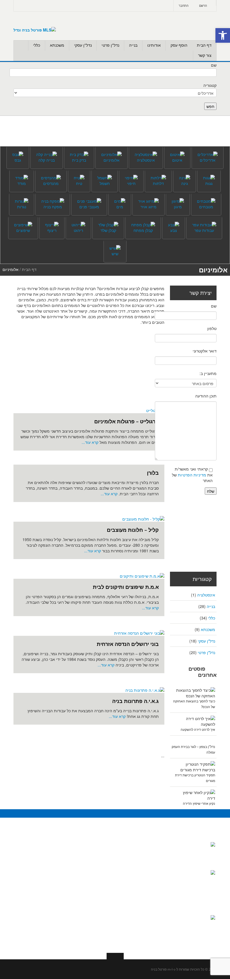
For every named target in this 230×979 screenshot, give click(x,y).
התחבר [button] (183, 5)
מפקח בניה (101, 869)
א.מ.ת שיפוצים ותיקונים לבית (126, 587)
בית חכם (155, 847)
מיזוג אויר (155, 937)
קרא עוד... (91, 442)
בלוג (55, 858)
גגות (159, 869)
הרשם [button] (203, 5)
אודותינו (154, 45)
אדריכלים (103, 847)
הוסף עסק (179, 45)
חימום (158, 903)
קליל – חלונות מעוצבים (133, 529)
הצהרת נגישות (46, 914)
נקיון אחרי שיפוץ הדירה (199, 803)
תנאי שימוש (49, 892)
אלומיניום (155, 858)
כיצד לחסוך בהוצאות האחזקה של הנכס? (198, 858)
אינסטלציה (206, 595)
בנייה (133, 45)
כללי (36, 45)
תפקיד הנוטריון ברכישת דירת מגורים (195, 931)
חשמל (158, 914)
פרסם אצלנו (48, 880)
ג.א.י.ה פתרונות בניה (135, 701)
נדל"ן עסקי (83, 45)
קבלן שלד (103, 892)
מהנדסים (103, 858)
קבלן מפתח (101, 880)
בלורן (153, 472)
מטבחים (156, 925)
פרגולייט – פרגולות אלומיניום (126, 421)
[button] (222, 35)
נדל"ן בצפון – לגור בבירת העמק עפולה (194, 903)
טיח (108, 937)
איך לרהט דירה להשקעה (198, 729)
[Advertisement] (82, 367)
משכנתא (57, 45)
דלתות (157, 892)
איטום (106, 925)
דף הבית (204, 45)
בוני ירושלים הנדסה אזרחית (128, 644)
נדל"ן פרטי (110, 45)
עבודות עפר (101, 903)
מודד (106, 914)
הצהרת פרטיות (46, 925)
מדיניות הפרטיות (192, 475)
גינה (159, 880)
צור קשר (204, 55)
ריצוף (158, 948)
